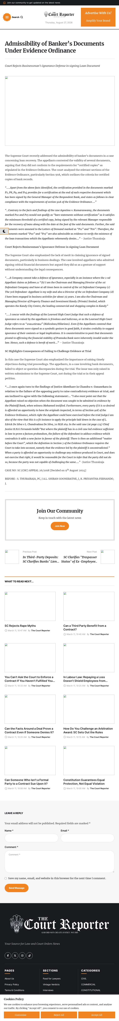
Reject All (59, 1015)
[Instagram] (22, 955)
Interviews (48, 990)
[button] (31, 2)
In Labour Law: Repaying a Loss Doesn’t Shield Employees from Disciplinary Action (84, 680)
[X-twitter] (15, 955)
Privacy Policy (12, 984)
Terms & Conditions (14, 990)
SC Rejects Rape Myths (20, 625)
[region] (59, 1008)
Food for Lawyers (51, 978)
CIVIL (84, 978)
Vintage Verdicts (51, 984)
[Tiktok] (29, 955)
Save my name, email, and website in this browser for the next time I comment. (57, 878)
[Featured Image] (30, 606)
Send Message (16, 888)
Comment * (11, 847)
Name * (9, 830)
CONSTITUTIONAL (91, 990)
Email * (65, 830)
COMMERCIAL (88, 984)
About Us (9, 978)
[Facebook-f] (8, 955)
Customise (20, 1015)
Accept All (96, 1015)
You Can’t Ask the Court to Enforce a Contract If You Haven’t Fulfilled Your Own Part (29, 680)
